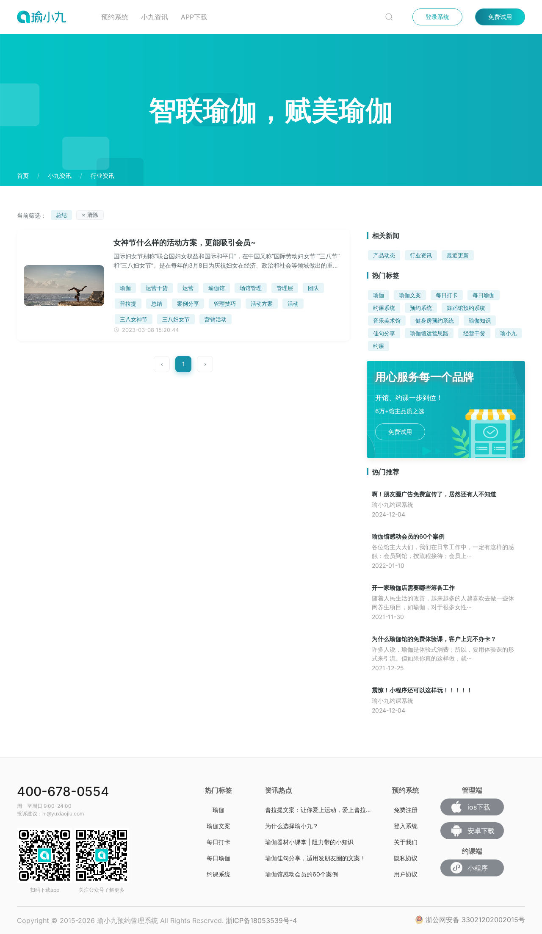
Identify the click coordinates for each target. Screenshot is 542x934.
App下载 (194, 17)
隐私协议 (406, 858)
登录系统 (437, 16)
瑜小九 (508, 333)
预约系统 (114, 17)
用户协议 (406, 874)
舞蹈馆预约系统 (466, 307)
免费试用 (500, 16)
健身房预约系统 (434, 320)
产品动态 (384, 255)
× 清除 (90, 214)
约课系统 (384, 307)
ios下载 (478, 807)
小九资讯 (154, 17)
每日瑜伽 (484, 295)
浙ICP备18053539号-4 (261, 920)
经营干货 (474, 333)
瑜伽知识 (480, 320)
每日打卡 (447, 295)
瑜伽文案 (410, 295)
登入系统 (406, 825)
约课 (378, 346)
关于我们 (406, 842)
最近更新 (458, 255)
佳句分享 (384, 333)
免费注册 (406, 809)
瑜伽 (378, 295)
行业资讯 (421, 255)
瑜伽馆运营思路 (429, 333)
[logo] (53, 17)
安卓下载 (481, 830)
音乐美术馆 (387, 320)
